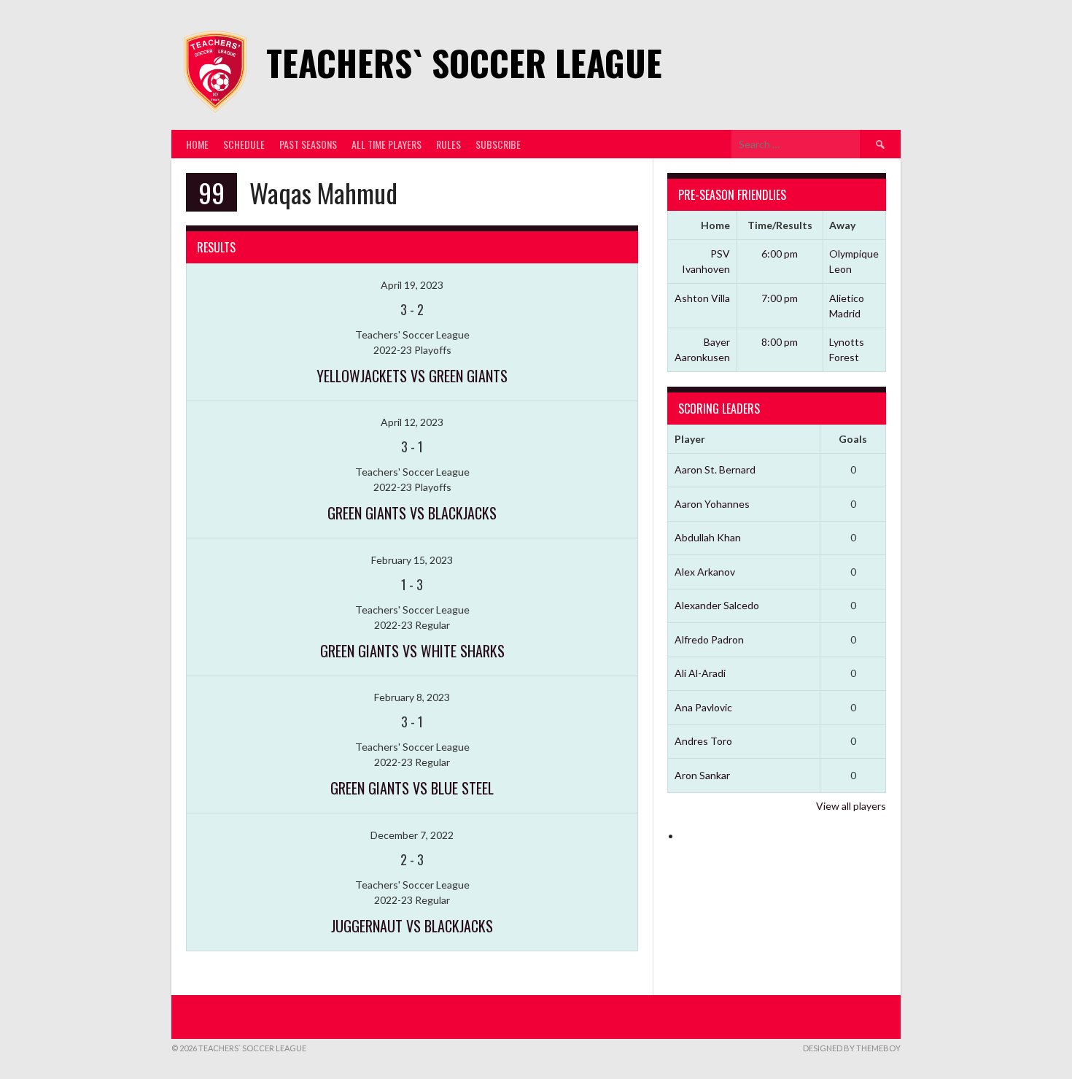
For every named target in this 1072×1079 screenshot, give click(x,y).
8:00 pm (779, 342)
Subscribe (498, 144)
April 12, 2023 (412, 422)
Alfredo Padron (709, 639)
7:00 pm (779, 298)
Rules (448, 144)
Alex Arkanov (705, 571)
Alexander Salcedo (717, 605)
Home (197, 144)
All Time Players (386, 144)
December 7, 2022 (412, 835)
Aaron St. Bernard (715, 469)
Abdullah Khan (708, 537)
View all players (851, 806)
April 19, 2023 (412, 285)
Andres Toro (703, 741)
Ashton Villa (702, 298)
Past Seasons (308, 144)
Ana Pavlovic (703, 707)
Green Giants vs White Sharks (412, 651)
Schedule (244, 144)
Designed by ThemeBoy (852, 1048)
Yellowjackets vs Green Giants (412, 376)
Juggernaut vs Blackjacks (412, 926)
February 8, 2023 (412, 697)
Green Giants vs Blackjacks (412, 513)
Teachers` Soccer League (464, 62)
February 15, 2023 (412, 560)
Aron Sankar (702, 775)
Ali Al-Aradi (700, 673)
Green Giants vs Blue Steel (412, 788)
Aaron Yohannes (712, 504)
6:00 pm (779, 253)
